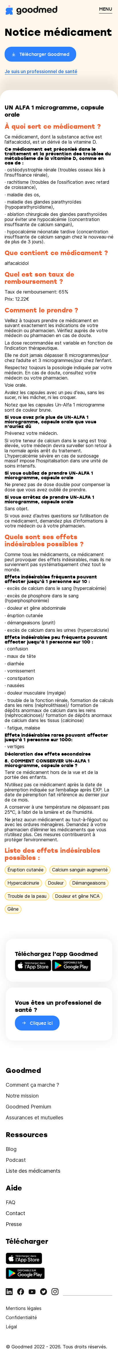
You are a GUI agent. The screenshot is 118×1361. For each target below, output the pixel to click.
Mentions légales (24, 1308)
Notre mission (22, 1096)
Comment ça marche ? (32, 1085)
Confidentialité (21, 1317)
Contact (15, 1213)
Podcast (16, 1160)
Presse (14, 1224)
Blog (11, 1149)
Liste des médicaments (33, 1171)
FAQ (10, 1202)
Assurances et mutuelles (34, 1117)
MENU (105, 9)
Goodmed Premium (28, 1107)
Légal (11, 1326)
